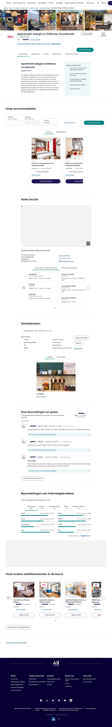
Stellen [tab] (66, 507)
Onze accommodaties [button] (21, 108)
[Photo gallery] (56, 20)
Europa (11, 8)
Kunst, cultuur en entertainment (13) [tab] (46, 268)
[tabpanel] (56, 160)
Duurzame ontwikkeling (17, 687)
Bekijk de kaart (56, 44)
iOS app (67, 683)
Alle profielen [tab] (31, 507)
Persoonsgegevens (91, 708)
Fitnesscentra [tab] (61, 357)
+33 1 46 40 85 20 (64, 255)
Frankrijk (17, 8)
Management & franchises (18, 682)
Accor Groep (14, 679)
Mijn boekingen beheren (89, 679)
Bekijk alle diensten (82, 338)
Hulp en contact (87, 682)
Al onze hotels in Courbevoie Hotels (18, 627)
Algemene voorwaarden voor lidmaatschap (70, 708)
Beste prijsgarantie (103, 35)
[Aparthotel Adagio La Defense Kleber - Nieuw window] (49, 590)
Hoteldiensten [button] (30, 323)
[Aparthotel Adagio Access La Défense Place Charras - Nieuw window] (76, 590)
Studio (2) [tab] (49, 132)
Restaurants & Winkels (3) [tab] (69, 268)
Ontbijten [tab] (50, 357)
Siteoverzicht (50, 682)
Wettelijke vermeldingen (49, 710)
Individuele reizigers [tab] (79, 507)
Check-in (12, 118)
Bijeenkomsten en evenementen (37, 682)
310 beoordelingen (35, 39)
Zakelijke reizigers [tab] (54, 507)
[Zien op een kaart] (56, 226)
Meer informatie (40, 396)
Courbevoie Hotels (45, 8)
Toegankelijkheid (78, 348)
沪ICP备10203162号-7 (61, 714)
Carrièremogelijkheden (17, 684)
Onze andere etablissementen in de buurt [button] (34, 574)
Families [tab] (42, 507)
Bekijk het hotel (24, 615)
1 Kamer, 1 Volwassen (46, 122)
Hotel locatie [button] (29, 199)
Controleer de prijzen (85, 50)
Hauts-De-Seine (34, 8)
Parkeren (78, 343)
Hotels (5, 8)
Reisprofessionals (33, 684)
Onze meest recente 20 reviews (32, 478)
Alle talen (49, 684)
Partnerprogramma (16, 690)
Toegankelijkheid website (53, 679)
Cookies (37, 710)
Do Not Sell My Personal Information (68, 710)
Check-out (29, 118)
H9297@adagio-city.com (66, 261)
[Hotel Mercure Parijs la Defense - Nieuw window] (23, 590)
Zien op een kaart (20, 609)
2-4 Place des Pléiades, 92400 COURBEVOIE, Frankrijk (33, 44)
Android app (68, 686)
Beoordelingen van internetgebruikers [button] (47, 493)
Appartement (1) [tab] (61, 132)
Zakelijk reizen (32, 679)
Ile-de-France (24, 8)
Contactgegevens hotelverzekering (16, 642)
